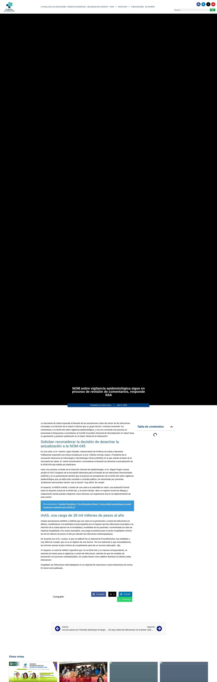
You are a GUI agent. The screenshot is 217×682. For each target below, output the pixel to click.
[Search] (212, 10)
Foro (111, 7)
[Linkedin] (203, 4)
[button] (171, 426)
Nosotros (122, 7)
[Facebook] (198, 4)
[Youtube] (213, 4)
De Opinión (149, 7)
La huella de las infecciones (53, 7)
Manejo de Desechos (77, 7)
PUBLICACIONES (137, 7)
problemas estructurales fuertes (55, 482)
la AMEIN (56, 487)
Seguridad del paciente (97, 7)
